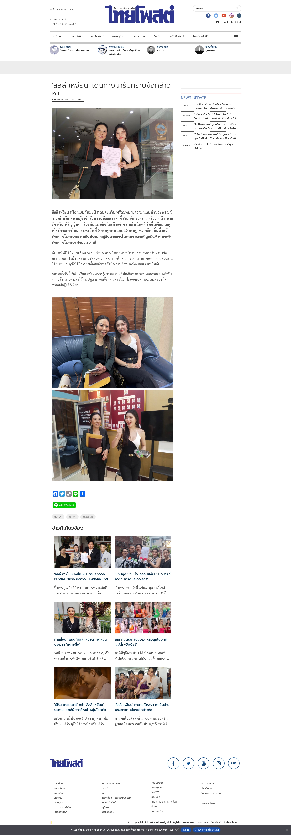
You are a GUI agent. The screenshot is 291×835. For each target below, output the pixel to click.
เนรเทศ (161, 50)
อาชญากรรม (157, 787)
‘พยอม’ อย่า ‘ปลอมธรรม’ (74, 50)
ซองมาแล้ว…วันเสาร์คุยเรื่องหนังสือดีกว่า (124, 52)
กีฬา (104, 793)
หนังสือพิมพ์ (177, 37)
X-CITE (155, 792)
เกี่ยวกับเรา (206, 788)
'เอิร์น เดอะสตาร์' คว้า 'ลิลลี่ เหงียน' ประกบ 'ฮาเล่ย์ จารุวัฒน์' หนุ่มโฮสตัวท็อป (80, 709)
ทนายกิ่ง (58, 516)
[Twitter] (216, 15)
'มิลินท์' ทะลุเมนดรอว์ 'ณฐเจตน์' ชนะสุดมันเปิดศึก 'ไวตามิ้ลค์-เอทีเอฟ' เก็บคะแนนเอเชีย (215, 136)
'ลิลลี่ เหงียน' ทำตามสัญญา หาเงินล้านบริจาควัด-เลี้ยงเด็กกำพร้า (142, 707)
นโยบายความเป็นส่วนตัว (207, 829)
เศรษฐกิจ (117, 37)
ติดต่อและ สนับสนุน (211, 793)
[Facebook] (208, 15)
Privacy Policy (209, 803)
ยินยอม (186, 829)
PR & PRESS (207, 783)
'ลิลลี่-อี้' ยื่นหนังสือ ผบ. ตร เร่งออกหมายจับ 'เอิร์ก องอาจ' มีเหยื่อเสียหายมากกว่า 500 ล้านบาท (81, 579)
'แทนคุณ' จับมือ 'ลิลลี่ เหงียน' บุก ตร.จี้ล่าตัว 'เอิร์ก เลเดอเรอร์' (143, 576)
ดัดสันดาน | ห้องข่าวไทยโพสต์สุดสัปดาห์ (213, 146)
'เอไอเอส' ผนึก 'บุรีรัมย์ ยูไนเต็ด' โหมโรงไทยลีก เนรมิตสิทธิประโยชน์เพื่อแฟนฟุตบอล (216, 116)
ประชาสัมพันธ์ (109, 802)
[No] (286, 830)
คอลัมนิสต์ (97, 37)
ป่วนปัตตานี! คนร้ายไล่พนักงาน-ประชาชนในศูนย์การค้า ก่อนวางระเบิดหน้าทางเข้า (215, 107)
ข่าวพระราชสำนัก (62, 807)
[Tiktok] (239, 15)
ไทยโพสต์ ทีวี (200, 37)
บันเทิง (157, 37)
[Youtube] (224, 15)
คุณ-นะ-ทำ (211, 50)
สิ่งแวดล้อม (108, 812)
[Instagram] (231, 15)
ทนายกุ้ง (72, 516)
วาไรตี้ (105, 788)
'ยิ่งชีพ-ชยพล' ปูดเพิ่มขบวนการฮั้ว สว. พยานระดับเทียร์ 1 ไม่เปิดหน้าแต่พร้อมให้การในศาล (216, 126)
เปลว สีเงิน (76, 37)
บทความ (58, 798)
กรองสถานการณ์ (111, 783)
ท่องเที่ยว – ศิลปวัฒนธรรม (116, 798)
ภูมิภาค (105, 807)
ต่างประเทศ (138, 37)
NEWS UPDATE (193, 98)
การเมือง (56, 37)
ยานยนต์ (155, 797)
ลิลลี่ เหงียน (88, 516)
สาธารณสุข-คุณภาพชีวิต (164, 802)
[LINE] (233, 763)
